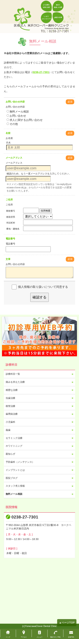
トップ (8, 637)
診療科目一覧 (13, 374)
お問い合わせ (18, 115)
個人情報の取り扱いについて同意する (43, 286)
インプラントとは (15, 470)
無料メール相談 (19, 111)
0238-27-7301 (41, 72)
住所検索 (45, 210)
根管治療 (10, 406)
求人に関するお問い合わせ (26, 119)
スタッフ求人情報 (15, 486)
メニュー (39, 637)
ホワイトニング (14, 446)
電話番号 (10, 238)
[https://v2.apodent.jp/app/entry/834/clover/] (40, 336)
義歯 (8, 430)
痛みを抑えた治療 (15, 382)
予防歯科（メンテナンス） (20, 462)
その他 (14, 123)
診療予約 (71, 637)
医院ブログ (12, 478)
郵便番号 (10, 211)
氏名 (8, 143)
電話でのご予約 (55, 637)
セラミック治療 (14, 438)
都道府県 (10, 217)
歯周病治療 (12, 414)
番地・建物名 (12, 229)
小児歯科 (10, 422)
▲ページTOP (67, 622)
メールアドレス (14, 157)
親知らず (10, 454)
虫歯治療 (10, 398)
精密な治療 (12, 390)
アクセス (24, 637)
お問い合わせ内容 (15, 101)
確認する (39, 297)
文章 (8, 259)
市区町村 (10, 223)
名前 (8, 133)
